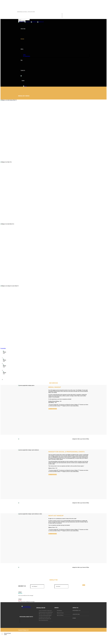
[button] (2, 348)
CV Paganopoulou (26, 56)
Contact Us (23, 70)
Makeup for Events (60, 612)
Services (22, 38)
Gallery (22, 49)
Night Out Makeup (60, 615)
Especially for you (40, 607)
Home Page (23, 28)
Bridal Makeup (59, 610)
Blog (21, 60)
